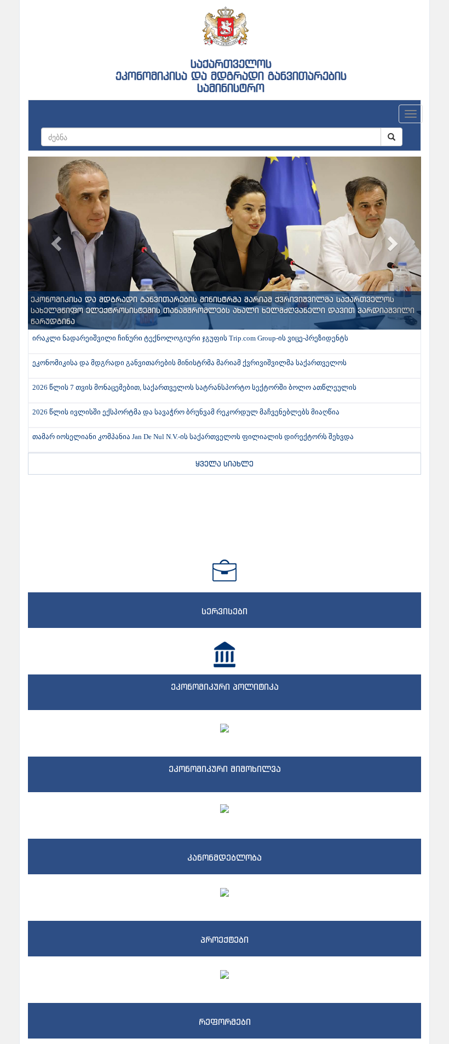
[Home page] (224, 22)
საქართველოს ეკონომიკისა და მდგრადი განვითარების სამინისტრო (231, 76)
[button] (57, 243)
